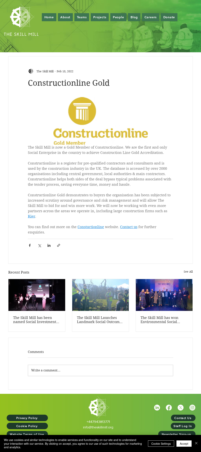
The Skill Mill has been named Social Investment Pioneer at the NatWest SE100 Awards (34, 320)
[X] (181, 408)
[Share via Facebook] (30, 245)
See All (188, 271)
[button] (118, 17)
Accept (184, 444)
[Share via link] (58, 245)
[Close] (196, 443)
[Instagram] (192, 408)
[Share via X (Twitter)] (39, 245)
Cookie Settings (161, 444)
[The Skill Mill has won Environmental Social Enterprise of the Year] (164, 295)
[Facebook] (169, 408)
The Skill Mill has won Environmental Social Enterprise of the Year (159, 320)
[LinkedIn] (157, 408)
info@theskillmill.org (98, 427)
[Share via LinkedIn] (49, 245)
